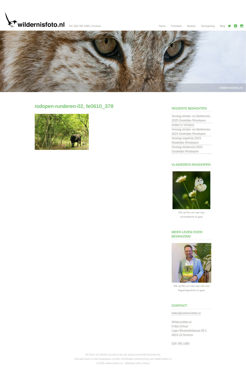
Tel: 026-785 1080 (79, 25)
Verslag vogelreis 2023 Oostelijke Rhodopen (186, 140)
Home (162, 25)
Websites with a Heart (137, 363)
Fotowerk (176, 25)
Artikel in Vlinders (183, 124)
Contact (96, 25)
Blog (222, 25)
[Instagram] (242, 26)
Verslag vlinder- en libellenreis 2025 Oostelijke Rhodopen (191, 118)
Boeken (191, 25)
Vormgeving (208, 25)
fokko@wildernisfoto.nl (186, 313)
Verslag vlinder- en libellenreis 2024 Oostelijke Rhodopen (191, 131)
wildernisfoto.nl (230, 88)
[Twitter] (230, 26)
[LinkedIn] (236, 26)
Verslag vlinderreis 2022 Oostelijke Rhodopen (187, 149)
